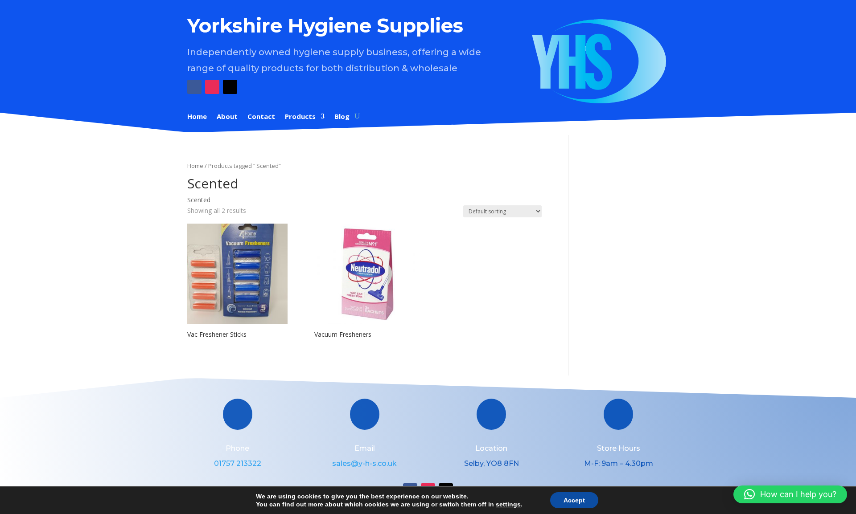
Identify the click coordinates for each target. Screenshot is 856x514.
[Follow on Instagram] (212, 87)
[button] (790, 494)
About (227, 117)
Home (197, 117)
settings (508, 504)
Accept (574, 500)
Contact (261, 117)
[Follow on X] (230, 87)
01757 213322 (237, 463)
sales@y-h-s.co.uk (364, 463)
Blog (342, 117)
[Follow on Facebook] (194, 87)
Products (300, 117)
